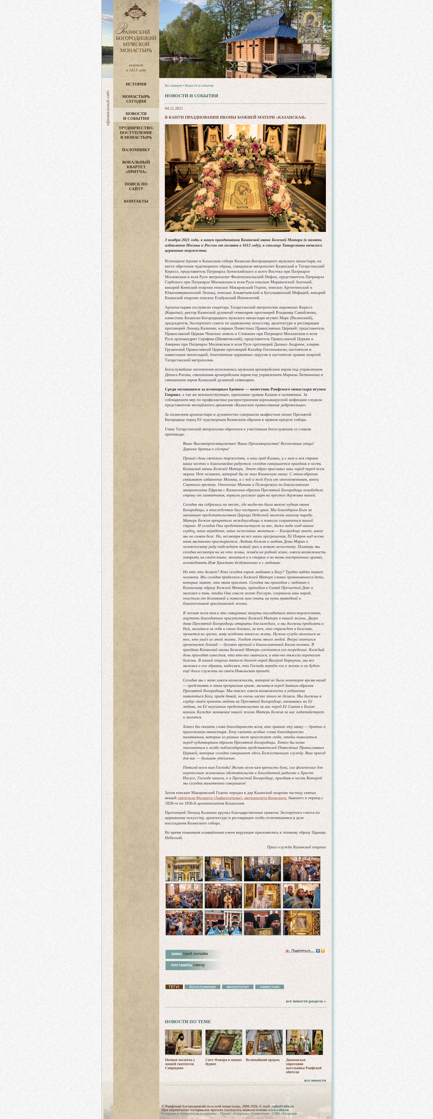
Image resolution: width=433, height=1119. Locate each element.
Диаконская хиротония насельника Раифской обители (304, 1066)
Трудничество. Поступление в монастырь (136, 133)
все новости (315, 1080)
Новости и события (136, 116)
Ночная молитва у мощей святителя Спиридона (180, 1064)
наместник (269, 987)
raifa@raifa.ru (283, 1106)
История (136, 84)
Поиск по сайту (136, 186)
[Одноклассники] (322, 951)
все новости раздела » (306, 1001)
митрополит (238, 987)
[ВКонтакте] (318, 951)
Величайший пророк (263, 1060)
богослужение (202, 987)
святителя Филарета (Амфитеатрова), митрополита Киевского (232, 798)
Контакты (136, 201)
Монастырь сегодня (136, 99)
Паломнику (136, 150)
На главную (173, 85)
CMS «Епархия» (284, 1113)
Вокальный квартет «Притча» (136, 167)
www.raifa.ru (278, 1110)
